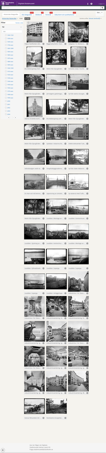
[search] (51, 7)
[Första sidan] (9, 117)
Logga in (101, 4)
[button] (102, 7)
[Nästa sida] (13, 117)
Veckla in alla (19, 23)
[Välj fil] (43, 43)
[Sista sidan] (15, 117)
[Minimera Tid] (21, 27)
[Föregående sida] (11, 117)
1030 (21, 18)
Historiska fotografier (9, 18)
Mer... (99, 12)
